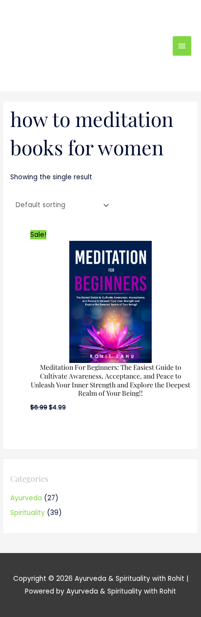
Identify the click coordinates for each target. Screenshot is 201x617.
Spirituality (27, 512)
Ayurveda (26, 498)
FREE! (136, 15)
